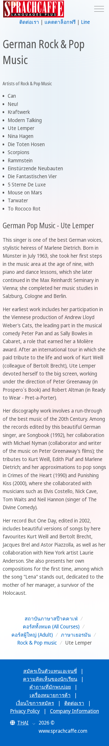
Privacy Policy (25, 711)
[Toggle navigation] (99, 9)
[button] (22, 722)
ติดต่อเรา (29, 22)
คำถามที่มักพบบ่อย (50, 687)
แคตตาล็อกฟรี (60, 22)
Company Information (74, 711)
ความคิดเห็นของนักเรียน (50, 679)
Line (85, 22)
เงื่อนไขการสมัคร (35, 703)
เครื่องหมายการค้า (50, 695)
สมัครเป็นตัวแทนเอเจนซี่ (50, 671)
